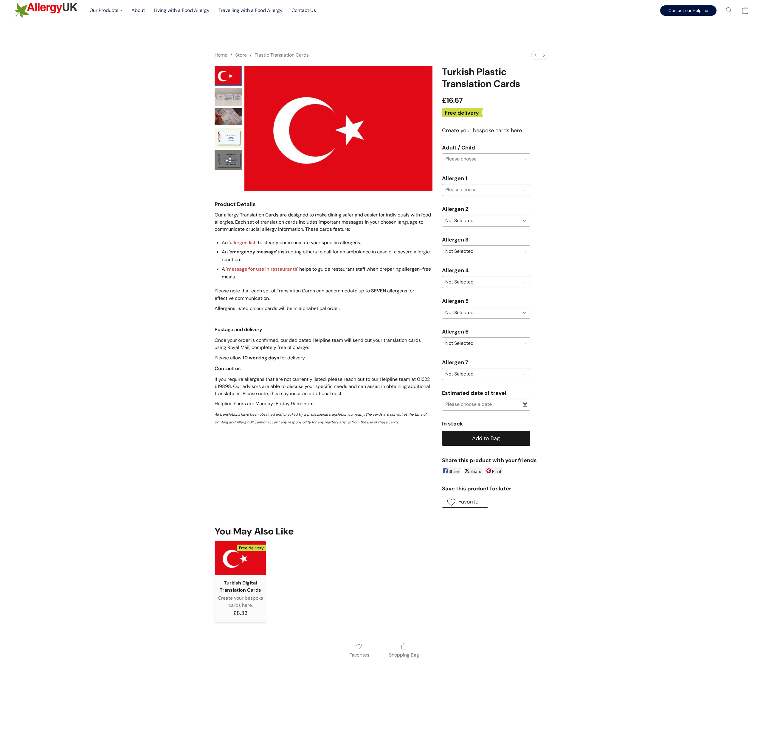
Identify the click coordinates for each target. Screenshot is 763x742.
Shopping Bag (404, 655)
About (138, 10)
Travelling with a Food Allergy (250, 10)
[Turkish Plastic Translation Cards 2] (228, 117)
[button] (45, 10)
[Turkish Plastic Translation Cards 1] (228, 97)
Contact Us (303, 10)
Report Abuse (381, 715)
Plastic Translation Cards (282, 55)
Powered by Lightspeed (381, 726)
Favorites (359, 655)
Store (241, 55)
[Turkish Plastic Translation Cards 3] (228, 138)
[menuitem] (535, 55)
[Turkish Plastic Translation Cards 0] (228, 76)
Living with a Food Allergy (182, 10)
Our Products (104, 10)
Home (221, 55)
